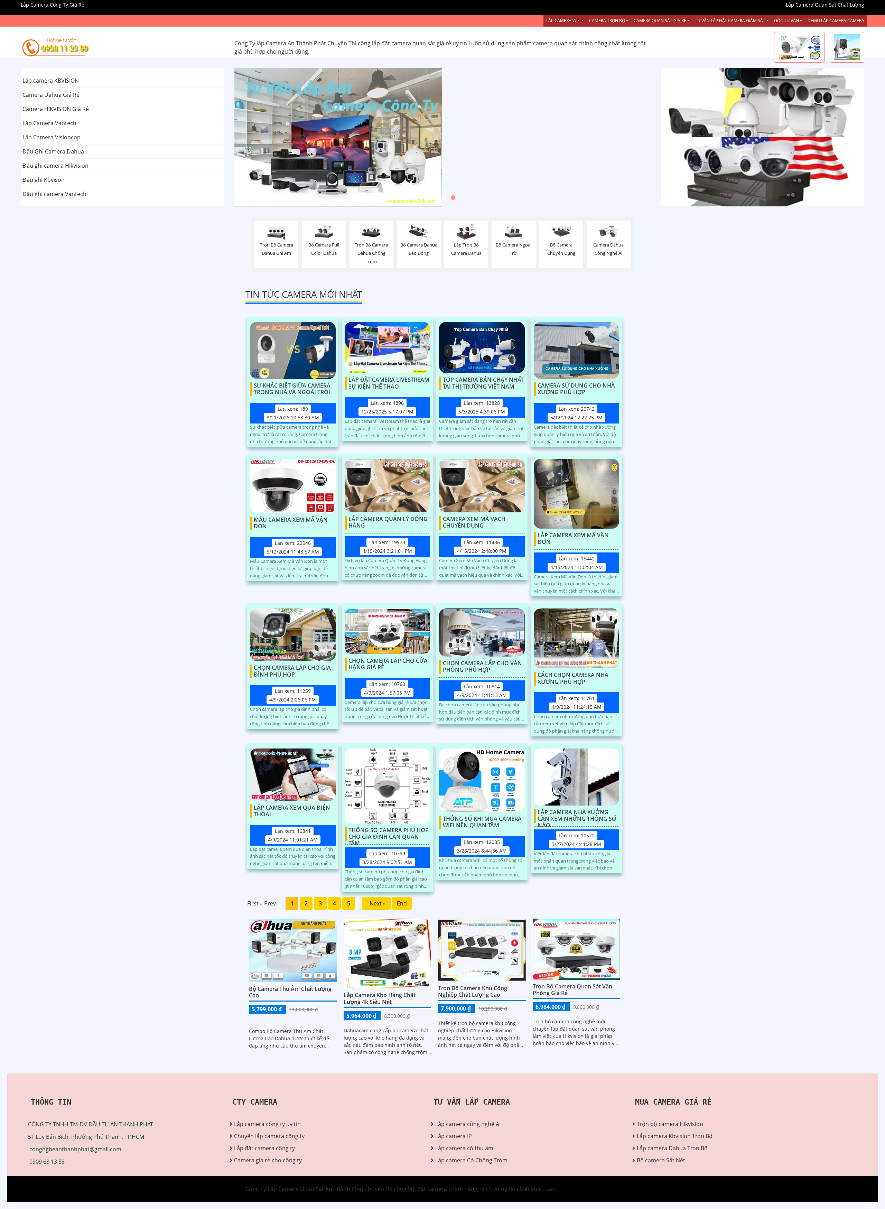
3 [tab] (452, 197)
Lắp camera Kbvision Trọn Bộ (674, 1136)
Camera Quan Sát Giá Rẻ (660, 21)
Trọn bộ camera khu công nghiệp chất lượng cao (472, 991)
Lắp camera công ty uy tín (267, 1124)
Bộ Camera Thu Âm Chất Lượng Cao (290, 992)
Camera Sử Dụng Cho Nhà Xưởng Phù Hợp (576, 389)
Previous (260, 137)
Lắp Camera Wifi (563, 21)
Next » (376, 903)
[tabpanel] (442, 137)
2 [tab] (442, 197)
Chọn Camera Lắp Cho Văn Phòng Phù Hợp (482, 666)
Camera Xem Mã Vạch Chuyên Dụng (474, 522)
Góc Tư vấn (786, 21)
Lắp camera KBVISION (50, 80)
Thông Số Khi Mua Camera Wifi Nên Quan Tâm (482, 822)
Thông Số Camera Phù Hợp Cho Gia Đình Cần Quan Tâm (388, 834)
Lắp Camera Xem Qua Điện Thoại (292, 811)
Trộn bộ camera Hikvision (670, 1124)
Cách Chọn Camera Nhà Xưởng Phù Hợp (573, 678)
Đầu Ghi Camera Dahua (53, 151)
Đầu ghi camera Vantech (54, 194)
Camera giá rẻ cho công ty (268, 1160)
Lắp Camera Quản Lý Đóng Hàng (388, 522)
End (402, 903)
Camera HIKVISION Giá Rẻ (55, 109)
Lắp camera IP (453, 1136)
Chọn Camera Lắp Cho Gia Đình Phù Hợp (292, 671)
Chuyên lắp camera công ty (269, 1136)
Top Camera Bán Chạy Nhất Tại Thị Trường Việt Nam (483, 383)
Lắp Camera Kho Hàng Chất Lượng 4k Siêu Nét (380, 998)
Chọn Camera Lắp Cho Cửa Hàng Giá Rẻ (388, 664)
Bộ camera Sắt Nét (661, 1160)
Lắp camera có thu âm (464, 1148)
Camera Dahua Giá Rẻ (51, 95)
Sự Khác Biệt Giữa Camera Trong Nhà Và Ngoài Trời (292, 389)
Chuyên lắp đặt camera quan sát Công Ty (714, 102)
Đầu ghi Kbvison (43, 180)
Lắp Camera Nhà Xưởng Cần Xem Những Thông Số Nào (577, 816)
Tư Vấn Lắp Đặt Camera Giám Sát (730, 21)
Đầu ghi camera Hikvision (55, 165)
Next (625, 137)
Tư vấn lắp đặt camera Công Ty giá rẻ (709, 172)
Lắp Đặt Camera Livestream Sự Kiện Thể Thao (388, 383)
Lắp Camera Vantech (49, 123)
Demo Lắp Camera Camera (836, 21)
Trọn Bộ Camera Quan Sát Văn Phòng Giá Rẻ (572, 990)
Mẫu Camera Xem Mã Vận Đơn (291, 523)
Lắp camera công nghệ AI (468, 1124)
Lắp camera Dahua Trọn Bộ (672, 1148)
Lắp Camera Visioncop (51, 137)
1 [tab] (432, 197)
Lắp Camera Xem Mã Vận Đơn (573, 539)
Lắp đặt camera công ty (264, 1148)
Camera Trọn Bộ (607, 21)
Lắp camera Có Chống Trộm (471, 1160)
